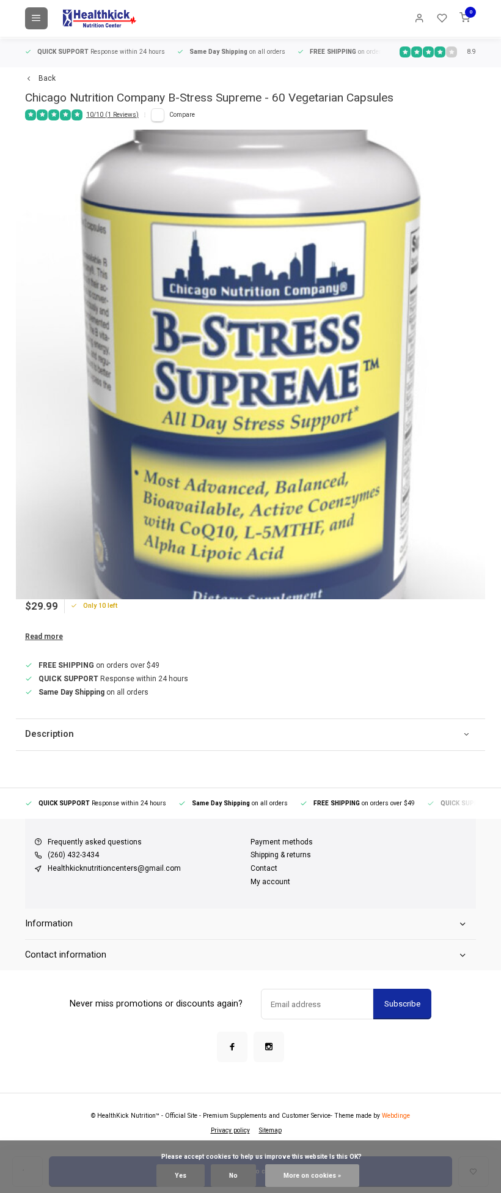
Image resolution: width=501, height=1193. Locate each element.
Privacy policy (230, 1130)
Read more (44, 636)
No (233, 1175)
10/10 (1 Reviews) (112, 114)
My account (270, 881)
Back (47, 78)
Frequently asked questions (95, 842)
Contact (263, 868)
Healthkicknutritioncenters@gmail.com (114, 868)
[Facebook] (232, 1047)
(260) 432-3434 (73, 855)
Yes (180, 1175)
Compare (182, 114)
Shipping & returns (280, 855)
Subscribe (402, 1003)
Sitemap (270, 1130)
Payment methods (281, 842)
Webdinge (396, 1115)
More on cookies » (312, 1175)
